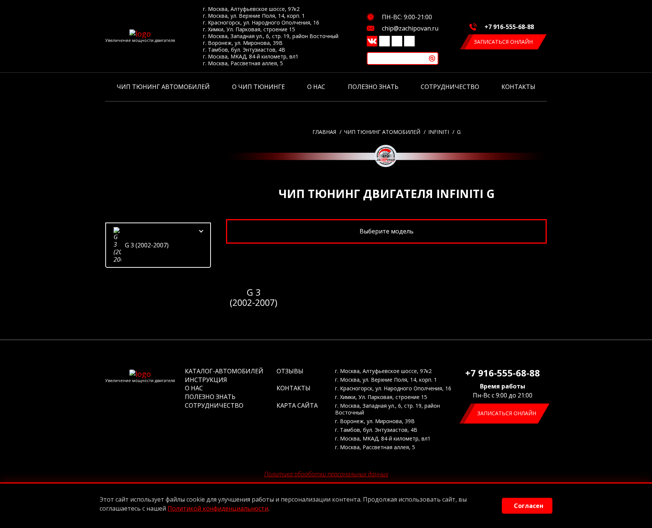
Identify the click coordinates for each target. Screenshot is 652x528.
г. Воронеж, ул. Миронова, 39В (243, 43)
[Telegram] (397, 41)
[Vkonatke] (372, 41)
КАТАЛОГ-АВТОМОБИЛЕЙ (224, 371)
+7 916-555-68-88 (509, 27)
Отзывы (290, 371)
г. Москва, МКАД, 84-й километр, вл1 (250, 56)
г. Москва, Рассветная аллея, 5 (243, 63)
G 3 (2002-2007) (147, 245)
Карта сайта (297, 405)
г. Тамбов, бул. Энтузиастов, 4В (244, 49)
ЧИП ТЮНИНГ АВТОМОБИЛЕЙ (163, 87)
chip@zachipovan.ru (410, 28)
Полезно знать (373, 87)
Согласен (528, 506)
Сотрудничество (450, 87)
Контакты (518, 87)
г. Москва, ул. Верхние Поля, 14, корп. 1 (254, 15)
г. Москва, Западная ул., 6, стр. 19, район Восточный (270, 36)
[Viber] (384, 41)
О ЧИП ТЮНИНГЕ (258, 87)
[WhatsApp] (409, 41)
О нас (316, 87)
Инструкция (206, 380)
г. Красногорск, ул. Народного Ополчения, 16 (261, 22)
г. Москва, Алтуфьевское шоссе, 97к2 (251, 9)
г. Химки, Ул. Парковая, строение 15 (249, 29)
